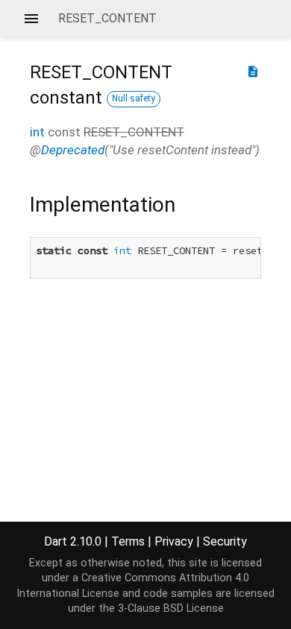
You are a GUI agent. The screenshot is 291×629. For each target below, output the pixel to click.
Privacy (173, 541)
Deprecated (72, 149)
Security (225, 541)
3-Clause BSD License (171, 608)
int (37, 131)
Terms (128, 541)
